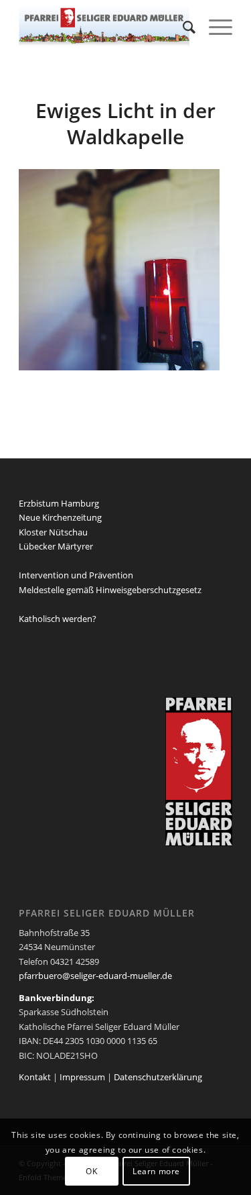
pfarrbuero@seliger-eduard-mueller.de (95, 976)
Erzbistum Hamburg (59, 503)
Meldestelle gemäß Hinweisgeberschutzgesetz (110, 590)
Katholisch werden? (57, 619)
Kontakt (35, 1077)
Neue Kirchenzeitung (60, 517)
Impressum (82, 1077)
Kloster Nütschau (53, 532)
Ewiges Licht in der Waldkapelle (125, 123)
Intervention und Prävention (76, 575)
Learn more (156, 1171)
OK (91, 1171)
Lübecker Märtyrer (56, 546)
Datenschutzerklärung (158, 1077)
